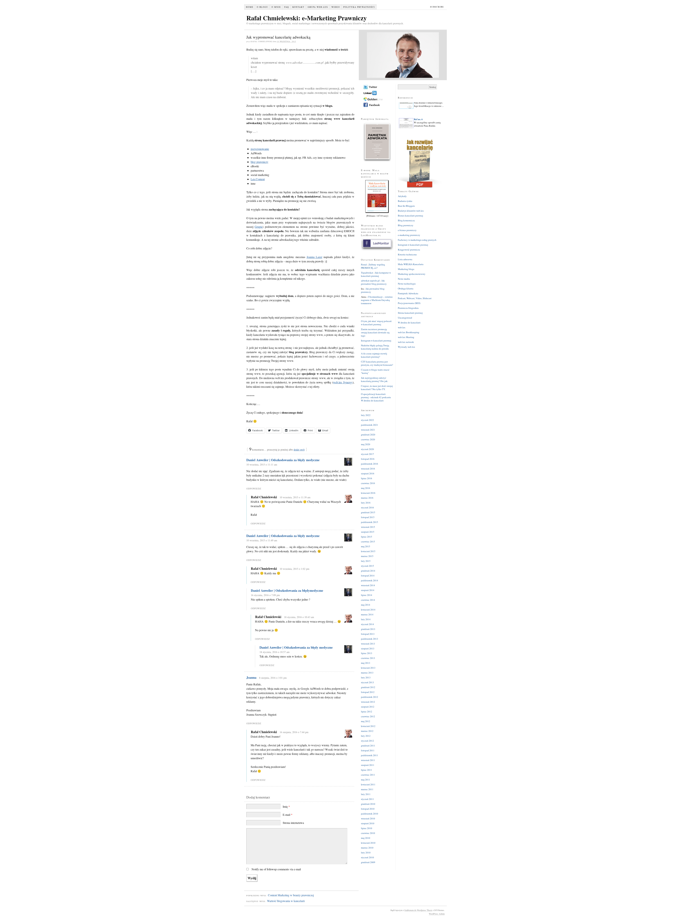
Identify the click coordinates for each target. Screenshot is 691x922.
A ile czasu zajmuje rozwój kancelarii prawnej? (374, 355)
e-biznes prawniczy (407, 230)
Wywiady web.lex (406, 346)
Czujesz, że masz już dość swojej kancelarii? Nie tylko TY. (377, 387)
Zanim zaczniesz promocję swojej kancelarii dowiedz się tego (375, 332)
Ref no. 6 (418, 110)
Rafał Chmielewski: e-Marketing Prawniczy (306, 18)
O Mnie (276, 7)
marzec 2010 (367, 847)
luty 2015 (366, 561)
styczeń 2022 (367, 420)
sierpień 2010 (367, 823)
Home (249, 7)
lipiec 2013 (366, 653)
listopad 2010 (367, 808)
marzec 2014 (367, 614)
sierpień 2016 (367, 473)
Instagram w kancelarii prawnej (376, 340)
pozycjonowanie (260, 149)
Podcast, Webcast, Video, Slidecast (415, 298)
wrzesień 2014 (368, 585)
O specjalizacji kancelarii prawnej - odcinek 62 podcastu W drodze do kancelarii (376, 397)
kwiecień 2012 (368, 726)
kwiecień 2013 (368, 667)
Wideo (335, 7)
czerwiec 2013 (368, 658)
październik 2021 (369, 424)
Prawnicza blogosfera (408, 308)
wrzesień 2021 (368, 429)
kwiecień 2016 (368, 492)
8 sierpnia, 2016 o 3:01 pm (273, 677)
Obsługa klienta (405, 288)
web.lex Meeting (406, 337)
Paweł (364, 264)
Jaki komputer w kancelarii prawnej (376, 274)
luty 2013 (366, 677)
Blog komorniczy (406, 220)
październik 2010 (369, 813)
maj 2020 (365, 444)
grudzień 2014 (368, 570)
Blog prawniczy (405, 225)
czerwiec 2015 (368, 541)
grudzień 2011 (368, 745)
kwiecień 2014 (368, 609)
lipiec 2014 (366, 595)
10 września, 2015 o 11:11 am (261, 464)
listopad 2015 (367, 517)
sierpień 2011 (367, 765)
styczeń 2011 (367, 799)
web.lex (401, 327)
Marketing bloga (406, 269)
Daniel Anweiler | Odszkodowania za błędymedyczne (287, 590)
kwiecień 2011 (368, 784)
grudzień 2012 (368, 687)
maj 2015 (365, 546)
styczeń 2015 (367, 565)
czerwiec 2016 (368, 483)
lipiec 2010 (366, 828)
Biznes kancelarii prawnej (410, 215)
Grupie (259, 227)
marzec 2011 (367, 789)
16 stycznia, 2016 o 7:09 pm (265, 595)
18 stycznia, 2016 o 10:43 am (299, 617)
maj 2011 (365, 779)
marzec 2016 (367, 497)
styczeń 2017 (367, 454)
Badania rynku (405, 201)
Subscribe (437, 6)
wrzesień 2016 (368, 468)
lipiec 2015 (366, 536)
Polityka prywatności (359, 7)
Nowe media (404, 278)
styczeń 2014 (367, 624)
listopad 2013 (367, 633)
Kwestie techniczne (407, 254)
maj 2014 (365, 604)
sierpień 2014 (367, 590)
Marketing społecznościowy (411, 274)
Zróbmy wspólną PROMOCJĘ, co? (373, 266)
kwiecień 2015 (368, 551)
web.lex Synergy (343, 382)
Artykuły (402, 196)
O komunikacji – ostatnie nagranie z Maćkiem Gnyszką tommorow (377, 300)
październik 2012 (369, 697)
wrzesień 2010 (368, 818)
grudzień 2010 (368, 803)
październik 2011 (369, 755)
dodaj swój (299, 449)
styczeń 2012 (367, 740)
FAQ (286, 7)
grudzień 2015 (368, 512)
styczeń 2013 (367, 682)
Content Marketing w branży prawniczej (291, 895)
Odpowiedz (253, 488)
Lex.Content (258, 179)
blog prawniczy (259, 162)
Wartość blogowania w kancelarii (286, 901)
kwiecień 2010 (368, 842)
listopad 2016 (367, 458)
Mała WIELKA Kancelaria (410, 264)
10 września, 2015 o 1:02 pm (294, 568)
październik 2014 (369, 580)
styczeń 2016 (367, 507)
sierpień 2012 (367, 706)
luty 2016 (366, 502)
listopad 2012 (367, 692)
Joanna (251, 677)
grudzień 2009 (368, 862)
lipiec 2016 (366, 478)
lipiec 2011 (366, 769)
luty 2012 (366, 735)
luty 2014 (366, 619)
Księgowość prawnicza (409, 249)
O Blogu (262, 7)
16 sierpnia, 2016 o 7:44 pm (294, 732)
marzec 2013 (367, 672)
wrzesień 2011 (368, 760)
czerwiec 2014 (368, 599)
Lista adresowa (405, 259)
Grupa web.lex (318, 7)
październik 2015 (369, 522)
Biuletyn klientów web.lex (411, 210)
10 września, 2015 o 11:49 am (261, 540)
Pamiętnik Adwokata (408, 293)
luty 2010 (366, 852)
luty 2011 (366, 794)
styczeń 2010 (367, 857)
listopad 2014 (367, 575)
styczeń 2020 (367, 449)
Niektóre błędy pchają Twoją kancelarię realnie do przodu (375, 347)
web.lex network (406, 342)
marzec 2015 (367, 556)
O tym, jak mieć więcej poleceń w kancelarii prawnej (376, 322)
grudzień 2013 (368, 629)
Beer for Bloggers (406, 205)
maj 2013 (365, 662)
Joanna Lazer (314, 257)
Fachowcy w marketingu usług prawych (417, 239)
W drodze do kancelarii (409, 322)
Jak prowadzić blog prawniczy (374, 282)
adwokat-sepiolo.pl (370, 280)
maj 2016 (365, 488)
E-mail (287, 814)
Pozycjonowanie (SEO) (409, 303)
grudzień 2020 (368, 434)
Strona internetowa (293, 823)
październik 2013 (369, 638)
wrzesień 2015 (368, 527)
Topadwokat (367, 272)
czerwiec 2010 (368, 833)
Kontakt (298, 7)
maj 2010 (365, 838)
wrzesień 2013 (368, 643)
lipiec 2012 (366, 711)
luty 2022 (366, 415)
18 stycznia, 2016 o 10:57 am (274, 652)
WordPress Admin (437, 913)
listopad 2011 (367, 750)
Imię (286, 806)
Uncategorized (405, 317)
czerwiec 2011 (368, 774)
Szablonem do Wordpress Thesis (418, 910)
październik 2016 (369, 463)
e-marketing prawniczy (409, 235)
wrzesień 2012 (368, 701)
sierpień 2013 (367, 648)
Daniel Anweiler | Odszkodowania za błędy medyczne (283, 460)
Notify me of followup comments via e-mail (276, 869)
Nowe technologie (407, 283)
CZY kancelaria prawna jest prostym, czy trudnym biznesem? (377, 363)
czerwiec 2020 (368, 439)
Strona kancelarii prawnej (410, 312)
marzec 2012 (367, 731)
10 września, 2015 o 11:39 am (295, 497)
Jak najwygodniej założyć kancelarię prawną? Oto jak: (374, 379)
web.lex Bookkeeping (408, 332)
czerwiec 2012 (368, 716)
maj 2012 (365, 721)
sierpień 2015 (367, 531)
